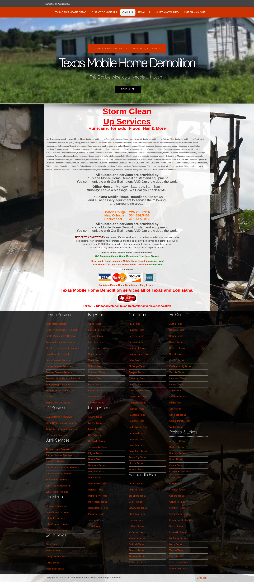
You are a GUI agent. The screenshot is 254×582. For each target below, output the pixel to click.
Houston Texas (136, 384)
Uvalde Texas (176, 427)
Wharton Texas (136, 469)
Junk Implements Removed (59, 473)
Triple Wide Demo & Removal (60, 342)
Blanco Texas (176, 342)
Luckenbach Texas (178, 396)
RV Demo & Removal (56, 435)
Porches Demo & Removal (59, 372)
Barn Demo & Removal (57, 354)
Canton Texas (176, 465)
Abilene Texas (136, 483)
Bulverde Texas (177, 348)
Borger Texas (135, 502)
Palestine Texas (96, 514)
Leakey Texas (176, 384)
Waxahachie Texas (178, 562)
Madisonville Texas (97, 483)
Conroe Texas (95, 423)
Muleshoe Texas (137, 538)
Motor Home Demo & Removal (61, 423)
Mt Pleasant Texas (97, 502)
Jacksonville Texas (97, 447)
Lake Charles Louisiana (57, 524)
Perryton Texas (136, 550)
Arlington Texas (177, 441)
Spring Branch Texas (179, 421)
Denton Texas (176, 483)
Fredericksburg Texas (180, 366)
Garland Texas (176, 495)
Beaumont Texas (137, 348)
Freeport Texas (136, 372)
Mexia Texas (175, 544)
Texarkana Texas (96, 520)
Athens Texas (95, 417)
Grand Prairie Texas (179, 514)
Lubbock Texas (136, 526)
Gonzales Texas (177, 502)
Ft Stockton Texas (97, 348)
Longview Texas (96, 471)
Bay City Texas (136, 336)
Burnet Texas (176, 354)
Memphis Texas (137, 532)
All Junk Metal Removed (58, 449)
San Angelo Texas (138, 562)
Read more (128, 89)
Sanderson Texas (97, 396)
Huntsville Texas (96, 441)
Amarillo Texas (136, 489)
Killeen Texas (176, 526)
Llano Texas (175, 390)
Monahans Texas (96, 372)
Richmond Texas (137, 433)
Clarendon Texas (137, 514)
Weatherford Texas (178, 568)
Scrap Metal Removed (57, 479)
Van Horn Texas (96, 402)
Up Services (127, 121)
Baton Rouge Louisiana (57, 512)
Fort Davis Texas (96, 342)
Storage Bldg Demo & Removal (61, 384)
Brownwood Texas (138, 508)
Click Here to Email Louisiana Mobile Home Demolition (120, 261)
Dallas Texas (175, 477)
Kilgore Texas (95, 453)
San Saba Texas (177, 415)
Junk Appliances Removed (59, 455)
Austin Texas (175, 324)
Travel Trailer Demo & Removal (61, 429)
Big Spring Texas (137, 495)
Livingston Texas (96, 465)
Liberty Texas (95, 459)
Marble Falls (175, 402)
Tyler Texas (94, 526)
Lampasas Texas (177, 378)
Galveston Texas (137, 378)
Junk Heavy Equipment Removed (62, 467)
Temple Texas (176, 550)
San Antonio (175, 408)
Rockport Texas (136, 439)
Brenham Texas (177, 453)
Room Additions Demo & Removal (63, 378)
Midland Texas (95, 366)
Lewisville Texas (177, 532)
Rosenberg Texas (137, 445)
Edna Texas (135, 360)
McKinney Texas (177, 538)
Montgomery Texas (97, 495)
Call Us (49, 396)
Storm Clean (127, 111)
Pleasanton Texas (55, 568)
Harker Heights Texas (180, 520)
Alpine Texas (94, 324)
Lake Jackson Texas (139, 390)
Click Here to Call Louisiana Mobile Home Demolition (120, 264)
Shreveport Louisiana (56, 530)
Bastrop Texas (176, 447)
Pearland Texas (136, 421)
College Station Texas (180, 471)
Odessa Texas (95, 378)
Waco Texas (175, 556)
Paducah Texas (136, 544)
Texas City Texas (137, 457)
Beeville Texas (53, 550)
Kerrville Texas (176, 372)
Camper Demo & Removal (59, 417)
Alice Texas (52, 544)
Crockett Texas (95, 429)
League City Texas (138, 396)
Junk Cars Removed (56, 461)
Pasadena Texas (137, 415)
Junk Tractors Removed (58, 485)
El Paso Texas (95, 336)
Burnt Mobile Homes (56, 324)
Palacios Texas (136, 408)
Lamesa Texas (136, 520)
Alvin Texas (134, 324)
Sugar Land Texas (138, 451)
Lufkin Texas (94, 477)
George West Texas (56, 556)
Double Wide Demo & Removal (61, 330)
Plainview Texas (137, 556)
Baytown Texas (136, 342)
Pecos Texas (94, 384)
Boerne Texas (176, 336)
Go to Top (201, 577)
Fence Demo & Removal (58, 360)
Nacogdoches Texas (98, 508)
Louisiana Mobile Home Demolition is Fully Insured (126, 285)
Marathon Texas (96, 354)
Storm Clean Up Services (58, 402)
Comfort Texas (176, 360)
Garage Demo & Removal (58, 366)
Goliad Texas (52, 562)
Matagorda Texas (137, 402)
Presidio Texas (95, 390)
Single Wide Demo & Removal (61, 336)
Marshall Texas (95, 489)
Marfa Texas (94, 360)
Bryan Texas (175, 459)
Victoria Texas (136, 463)
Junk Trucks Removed (57, 491)
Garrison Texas (95, 435)
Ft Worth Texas (177, 489)
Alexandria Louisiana (56, 506)
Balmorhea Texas (97, 330)
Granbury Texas (177, 508)
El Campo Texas (137, 366)
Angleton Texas (136, 330)
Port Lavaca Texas (138, 427)
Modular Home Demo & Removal (62, 348)
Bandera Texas (176, 330)
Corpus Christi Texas (139, 354)
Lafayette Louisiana (55, 518)
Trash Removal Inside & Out (60, 390)
